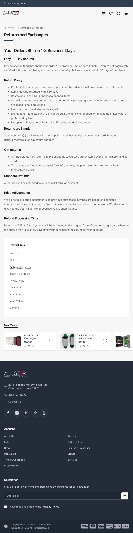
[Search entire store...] (119, 13)
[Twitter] (26, 413)
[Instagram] (17, 413)
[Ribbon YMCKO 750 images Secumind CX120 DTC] (13, 341)
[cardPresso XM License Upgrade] (123, 341)
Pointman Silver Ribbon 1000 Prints (86, 337)
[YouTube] (44, 413)
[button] (25, 346)
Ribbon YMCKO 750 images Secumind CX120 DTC (33, 337)
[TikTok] (35, 413)
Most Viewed (11, 325)
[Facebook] (8, 413)
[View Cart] (126, 13)
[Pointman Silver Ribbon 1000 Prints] (68, 341)
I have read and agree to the (33, 506)
